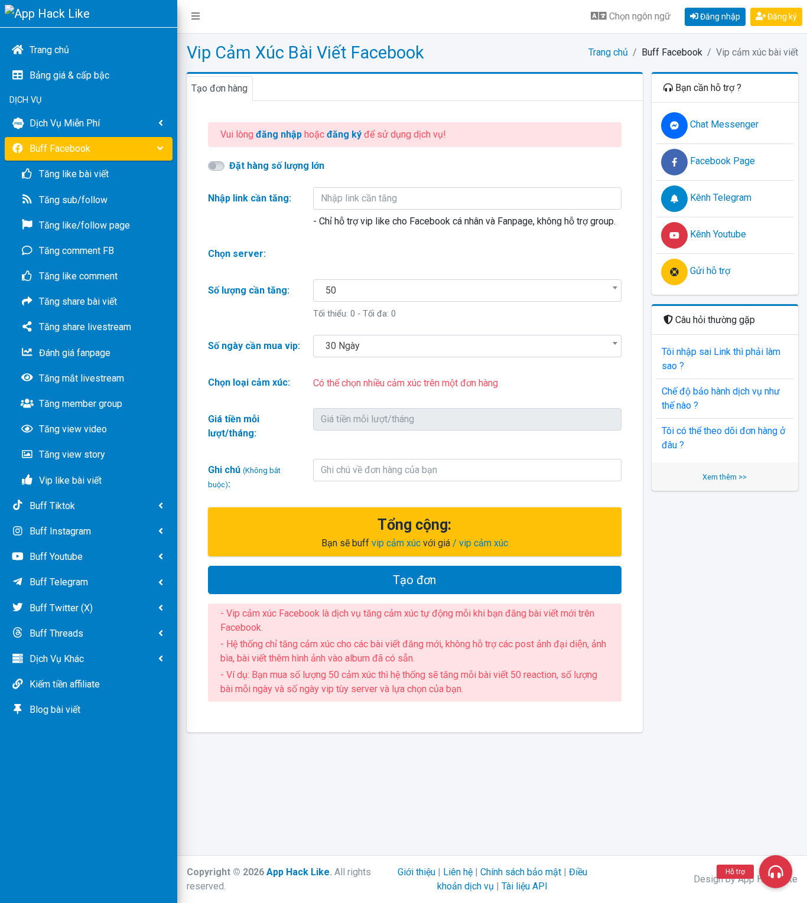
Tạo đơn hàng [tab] (219, 88)
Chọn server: (237, 253)
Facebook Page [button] (721, 161)
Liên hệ (458, 872)
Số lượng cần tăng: (248, 290)
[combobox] (467, 290)
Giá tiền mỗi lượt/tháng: (233, 426)
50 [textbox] (331, 290)
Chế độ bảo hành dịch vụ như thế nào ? (721, 398)
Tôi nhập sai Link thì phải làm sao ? (721, 358)
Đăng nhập (719, 16)
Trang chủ (608, 52)
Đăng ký (781, 16)
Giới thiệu (416, 872)
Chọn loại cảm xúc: (249, 382)
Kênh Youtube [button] (717, 234)
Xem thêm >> (724, 476)
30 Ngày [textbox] (343, 345)
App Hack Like (298, 872)
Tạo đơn (414, 580)
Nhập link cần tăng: (249, 198)
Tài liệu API (525, 886)
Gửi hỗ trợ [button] (709, 270)
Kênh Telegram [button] (719, 197)
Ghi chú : (244, 477)
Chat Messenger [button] (723, 124)
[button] (195, 16)
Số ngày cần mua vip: (254, 345)
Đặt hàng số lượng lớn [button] (276, 165)
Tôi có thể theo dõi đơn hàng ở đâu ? (723, 438)
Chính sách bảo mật (520, 872)
